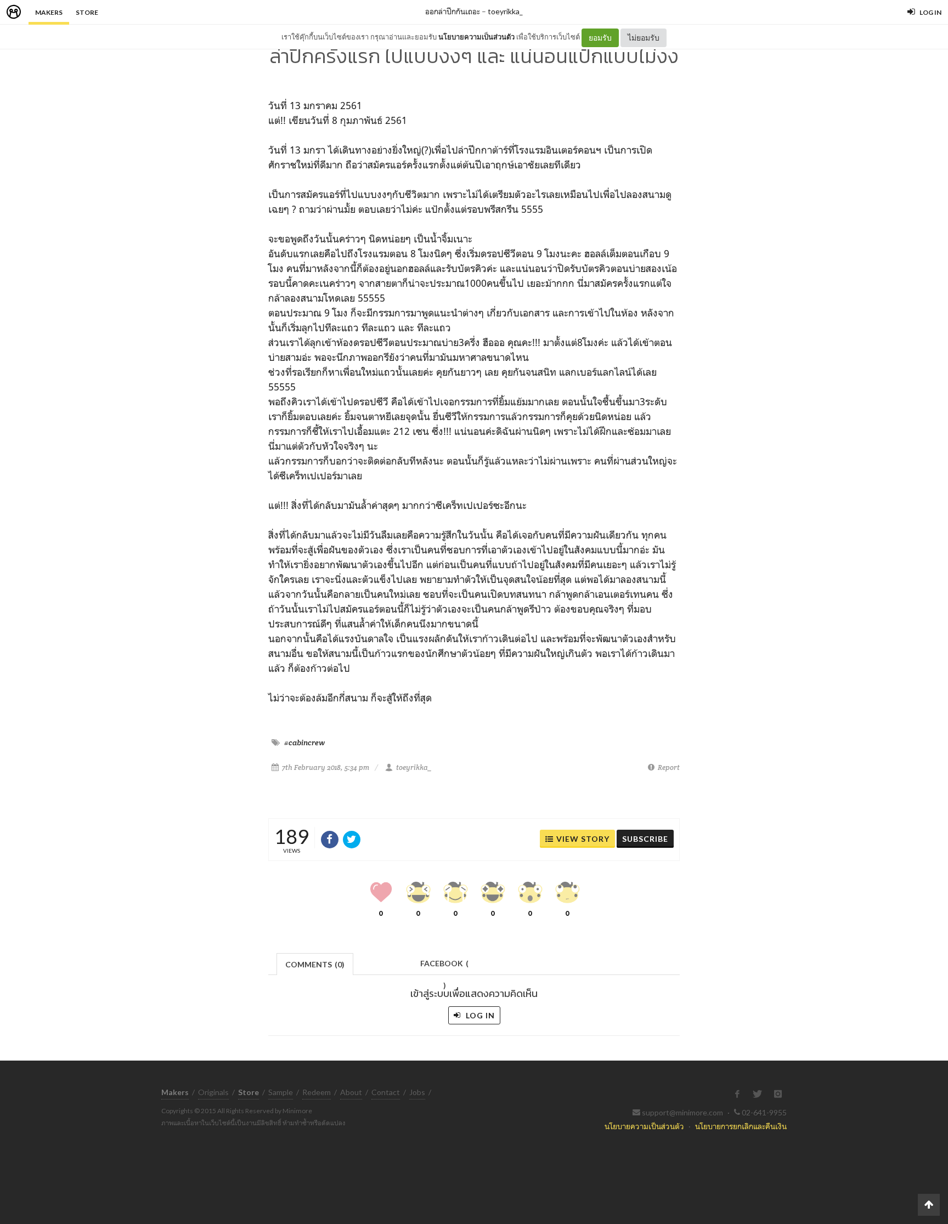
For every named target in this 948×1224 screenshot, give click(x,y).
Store (87, 12)
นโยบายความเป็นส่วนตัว (476, 36)
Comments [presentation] (315, 964)
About (351, 1092)
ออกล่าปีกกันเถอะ (452, 11)
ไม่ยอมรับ (643, 37)
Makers (49, 12)
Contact (385, 1092)
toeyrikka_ (505, 11)
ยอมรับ (600, 37)
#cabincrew (304, 742)
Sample (280, 1092)
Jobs (417, 1092)
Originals (213, 1092)
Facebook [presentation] (444, 966)
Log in (479, 1015)
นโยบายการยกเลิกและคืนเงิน (741, 1126)
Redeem (316, 1092)
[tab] (315, 963)
